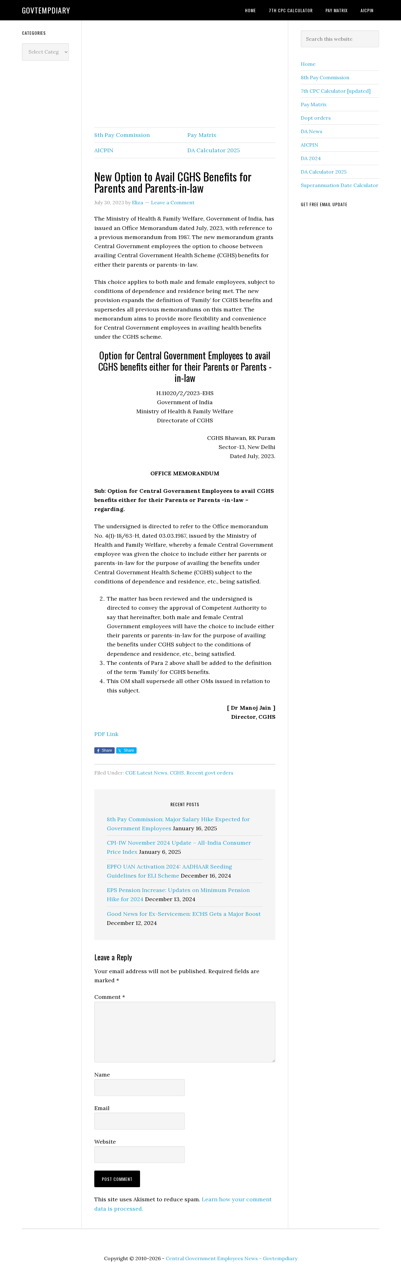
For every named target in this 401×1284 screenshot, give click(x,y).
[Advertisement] (184, 74)
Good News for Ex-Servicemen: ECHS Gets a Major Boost (184, 913)
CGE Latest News (146, 773)
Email (102, 1108)
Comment (109, 996)
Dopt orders (316, 118)
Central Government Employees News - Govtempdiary (231, 1258)
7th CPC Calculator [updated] (336, 91)
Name (102, 1074)
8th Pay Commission (122, 134)
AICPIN (103, 150)
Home (308, 64)
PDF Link (106, 734)
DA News (311, 131)
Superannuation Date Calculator (339, 185)
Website (105, 1141)
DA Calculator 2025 (213, 150)
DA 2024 (311, 158)
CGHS (177, 773)
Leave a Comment (173, 202)
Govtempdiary (46, 10)
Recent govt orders (209, 773)
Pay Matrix (201, 134)
